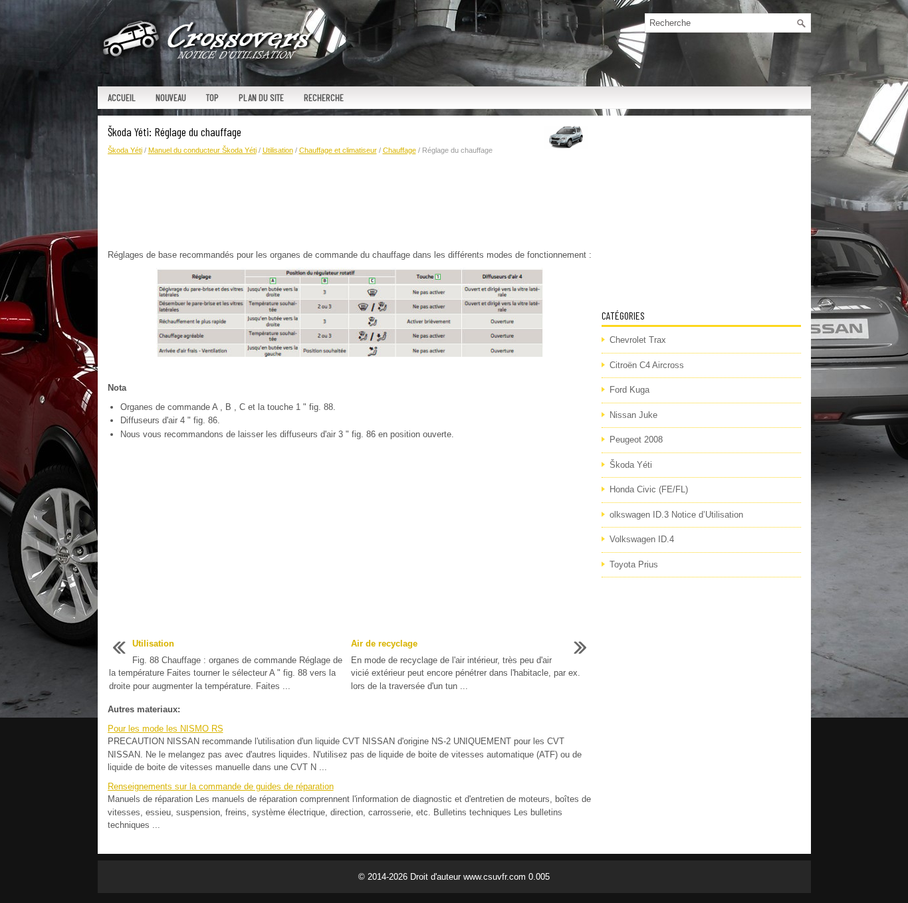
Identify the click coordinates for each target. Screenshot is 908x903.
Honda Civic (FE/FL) (649, 489)
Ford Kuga (629, 390)
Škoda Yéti (125, 150)
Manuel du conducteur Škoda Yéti (202, 150)
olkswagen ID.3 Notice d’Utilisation (676, 515)
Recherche (324, 97)
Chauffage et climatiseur (338, 150)
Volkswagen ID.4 (642, 539)
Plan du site (261, 97)
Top (212, 97)
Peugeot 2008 (636, 440)
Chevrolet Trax (638, 340)
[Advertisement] (350, 203)
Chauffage (399, 150)
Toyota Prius (634, 564)
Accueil (122, 97)
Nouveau (171, 97)
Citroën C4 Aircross (647, 365)
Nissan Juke (633, 415)
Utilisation (278, 150)
